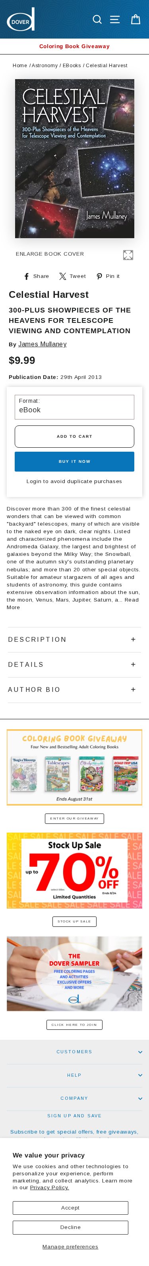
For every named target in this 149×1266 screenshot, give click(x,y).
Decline (70, 1227)
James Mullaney (42, 344)
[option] (74, 46)
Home (20, 65)
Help (74, 1075)
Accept (70, 1208)
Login (34, 481)
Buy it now (75, 461)
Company (74, 1098)
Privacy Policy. (49, 1187)
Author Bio (34, 689)
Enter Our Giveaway (74, 818)
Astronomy (45, 65)
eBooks (72, 65)
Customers (74, 1051)
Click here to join (74, 1025)
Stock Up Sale (74, 921)
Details (26, 664)
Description (37, 639)
